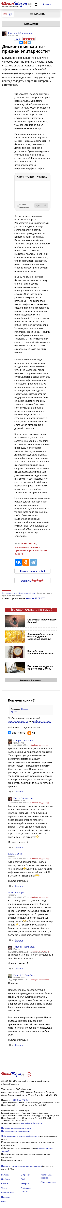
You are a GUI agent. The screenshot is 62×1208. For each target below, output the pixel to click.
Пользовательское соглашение (16, 1131)
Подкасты (5, 1197)
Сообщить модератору (39, 745)
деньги (19, 554)
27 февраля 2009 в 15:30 (18, 803)
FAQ (23, 1179)
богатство (41, 550)
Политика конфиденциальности (16, 1128)
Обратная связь (48, 1182)
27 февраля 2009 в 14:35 (18, 859)
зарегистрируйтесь (18, 721)
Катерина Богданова (24, 740)
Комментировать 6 (32, 571)
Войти (47, 4)
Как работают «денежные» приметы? (40, 652)
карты (30, 550)
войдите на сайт (42, 721)
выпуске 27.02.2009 (35, 598)
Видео (4, 1201)
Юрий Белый (15, 854)
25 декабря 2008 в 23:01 (18, 951)
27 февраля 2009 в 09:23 (18, 897)
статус (32, 543)
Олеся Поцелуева (23, 798)
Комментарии (7, 1192)
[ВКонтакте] (21, 42)
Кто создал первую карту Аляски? (42, 620)
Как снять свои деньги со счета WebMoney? (40, 667)
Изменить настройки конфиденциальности (21, 1166)
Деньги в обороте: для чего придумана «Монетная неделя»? (40, 636)
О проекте (26, 1175)
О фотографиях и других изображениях (20, 1136)
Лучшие (14, 712)
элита (24, 543)
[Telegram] (29, 42)
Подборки (6, 1179)
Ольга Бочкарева (17, 892)
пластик (35, 547)
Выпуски (5, 1175)
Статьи (4, 1184)
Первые (24, 709)
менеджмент (22, 547)
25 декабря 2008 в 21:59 (18, 980)
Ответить (19, 792)
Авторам (25, 1184)
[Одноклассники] (25, 42)
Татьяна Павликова (23, 947)
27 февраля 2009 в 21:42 (18, 745)
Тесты (4, 1188)
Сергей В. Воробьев (24, 975)
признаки (20, 550)
